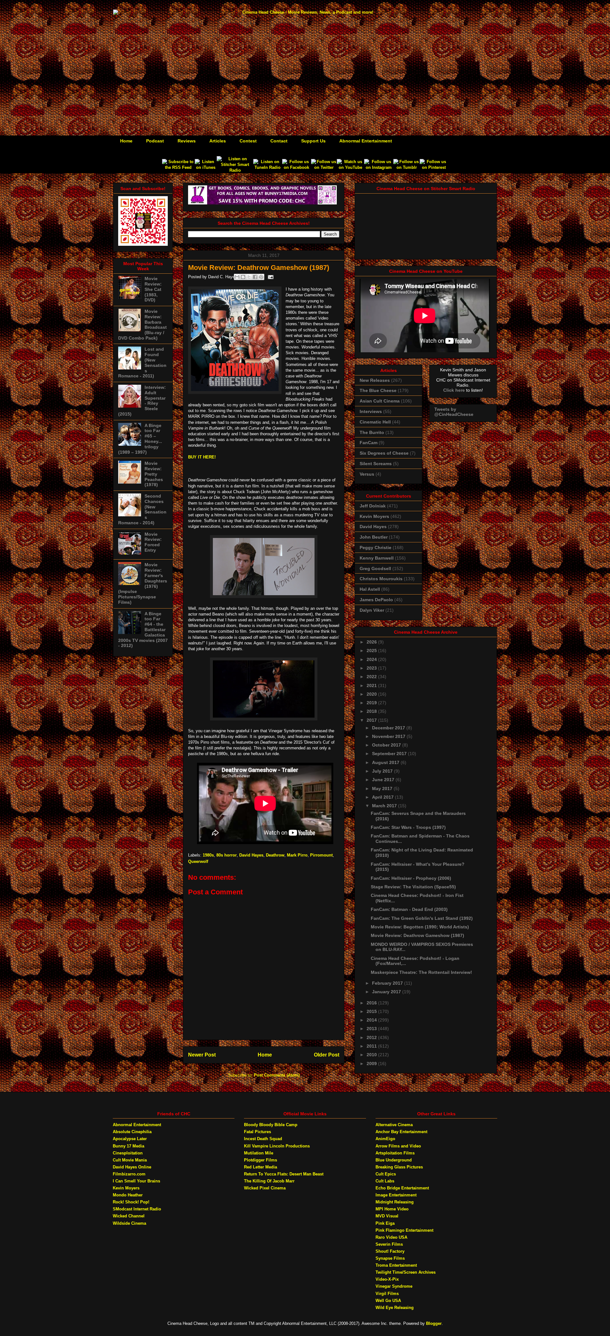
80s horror (226, 855)
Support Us (313, 140)
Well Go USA (388, 1300)
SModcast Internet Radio (137, 1209)
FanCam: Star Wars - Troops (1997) (408, 827)
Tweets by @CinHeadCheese (453, 412)
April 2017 (383, 797)
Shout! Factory (390, 1251)
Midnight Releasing (395, 1202)
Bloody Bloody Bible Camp (270, 1124)
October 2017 (387, 744)
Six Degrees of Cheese (384, 453)
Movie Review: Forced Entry (153, 542)
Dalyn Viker (372, 610)
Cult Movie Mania (130, 1160)
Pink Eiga (385, 1223)
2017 (372, 720)
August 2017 (386, 762)
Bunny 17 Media (128, 1146)
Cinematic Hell (375, 421)
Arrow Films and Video (398, 1146)
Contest (248, 140)
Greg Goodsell (375, 568)
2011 (372, 1046)
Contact (279, 140)
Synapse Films (390, 1258)
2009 (372, 1063)
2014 (372, 1020)
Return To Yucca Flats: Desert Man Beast (283, 1174)
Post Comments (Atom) (277, 1075)
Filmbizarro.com (129, 1174)
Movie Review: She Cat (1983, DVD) (153, 289)
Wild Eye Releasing (395, 1307)
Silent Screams (376, 463)
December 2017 (389, 727)
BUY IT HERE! (202, 457)
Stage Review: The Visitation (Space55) (413, 886)
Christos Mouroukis (381, 578)
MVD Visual (387, 1216)
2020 (372, 694)
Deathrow (275, 855)
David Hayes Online (132, 1167)
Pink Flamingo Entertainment (404, 1230)
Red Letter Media (260, 1167)
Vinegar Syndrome (394, 1286)
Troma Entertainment (396, 1265)
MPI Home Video (392, 1209)
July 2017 (383, 771)
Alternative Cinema (394, 1124)
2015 (372, 1011)
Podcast (155, 140)
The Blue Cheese (378, 390)
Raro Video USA (391, 1237)
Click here (454, 390)
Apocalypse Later (130, 1138)
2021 (372, 685)
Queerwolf (198, 861)
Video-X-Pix (387, 1279)
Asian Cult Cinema (380, 400)
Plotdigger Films (260, 1160)
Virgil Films (387, 1293)
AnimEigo (385, 1138)
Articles (217, 140)
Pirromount (321, 855)
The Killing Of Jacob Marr (269, 1181)
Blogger (434, 1323)
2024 (372, 659)
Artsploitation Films (395, 1153)
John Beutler (374, 537)
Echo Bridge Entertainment (402, 1188)
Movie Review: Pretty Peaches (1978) (154, 474)
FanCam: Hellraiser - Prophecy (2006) (411, 878)
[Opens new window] (178, 167)
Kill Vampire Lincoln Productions (277, 1146)
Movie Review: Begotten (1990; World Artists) (420, 926)
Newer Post (202, 1054)
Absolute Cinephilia (132, 1131)
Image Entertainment (396, 1195)
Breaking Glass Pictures (399, 1167)
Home (126, 140)
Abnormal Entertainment (365, 140)
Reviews (187, 140)
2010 (372, 1054)
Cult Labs (385, 1181)
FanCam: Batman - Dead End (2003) (409, 909)
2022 (372, 676)
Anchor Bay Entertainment (401, 1131)
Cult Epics (386, 1174)
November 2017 (389, 736)
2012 (372, 1037)
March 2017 (385, 805)
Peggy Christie (375, 547)
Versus (367, 474)
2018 (372, 711)
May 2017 (383, 788)
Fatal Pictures (257, 1131)
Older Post (326, 1054)
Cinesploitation (128, 1153)
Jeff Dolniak (373, 505)
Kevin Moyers (374, 516)
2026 (372, 641)
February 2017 (388, 983)
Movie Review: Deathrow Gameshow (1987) (417, 935)
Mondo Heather (128, 1195)
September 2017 (390, 753)
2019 (372, 702)
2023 (372, 668)
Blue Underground (394, 1160)
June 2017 (384, 779)
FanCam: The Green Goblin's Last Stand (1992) (422, 918)
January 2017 (387, 991)
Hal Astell (370, 589)
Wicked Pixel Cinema (265, 1188)
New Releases (375, 380)
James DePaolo (376, 599)
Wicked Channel (129, 1216)
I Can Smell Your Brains (136, 1181)
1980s (208, 855)
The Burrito (372, 432)
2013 (372, 1028)
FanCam (368, 442)
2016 (372, 1002)
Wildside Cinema (129, 1223)
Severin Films (389, 1244)
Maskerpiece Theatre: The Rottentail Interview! (421, 972)
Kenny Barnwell (377, 558)
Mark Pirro (297, 855)
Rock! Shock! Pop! (131, 1202)
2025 (372, 650)
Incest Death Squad (263, 1138)
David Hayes (251, 855)
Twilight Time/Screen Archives (406, 1272)
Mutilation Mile (258, 1153)
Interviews (371, 411)
